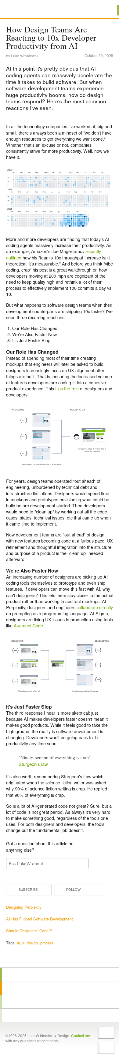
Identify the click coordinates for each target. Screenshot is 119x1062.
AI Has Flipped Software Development (39, 919)
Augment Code (28, 625)
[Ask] (59, 1015)
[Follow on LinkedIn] (106, 1048)
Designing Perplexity (23, 907)
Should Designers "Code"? (29, 930)
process (46, 943)
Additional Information (27, 10)
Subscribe (28, 889)
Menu (107, 10)
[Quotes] (59, 988)
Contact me (80, 1035)
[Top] (59, 959)
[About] (59, 974)
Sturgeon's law (33, 764)
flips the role (67, 388)
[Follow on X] (106, 1032)
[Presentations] (59, 1001)
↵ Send (80, 863)
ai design (30, 943)
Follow (73, 889)
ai (18, 943)
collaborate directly (95, 607)
